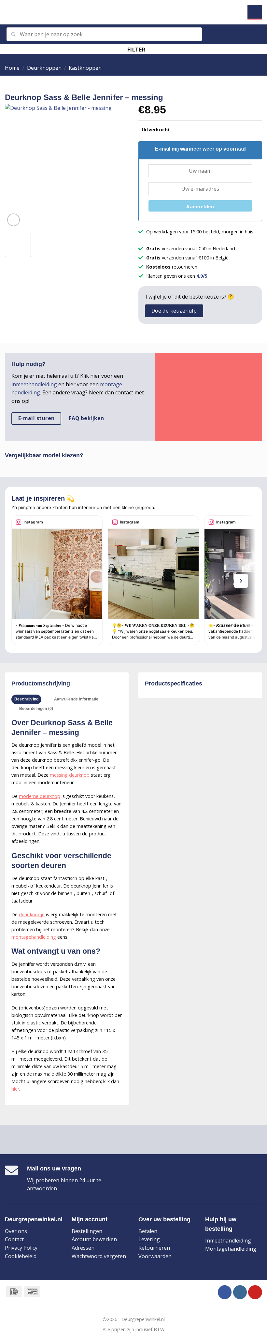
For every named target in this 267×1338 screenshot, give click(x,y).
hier (15, 1089)
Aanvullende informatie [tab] (76, 699)
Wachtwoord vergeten (99, 1256)
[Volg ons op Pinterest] (255, 1292)
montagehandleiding (33, 937)
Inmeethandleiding (228, 1240)
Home (12, 67)
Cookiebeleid (20, 1256)
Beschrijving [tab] (26, 699)
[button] (9, 12)
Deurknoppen (44, 67)
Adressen (83, 1247)
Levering (149, 1239)
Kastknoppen (85, 67)
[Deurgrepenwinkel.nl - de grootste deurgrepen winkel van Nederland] (133, 12)
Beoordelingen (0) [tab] (36, 709)
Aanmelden (200, 206)
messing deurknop (70, 775)
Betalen (147, 1231)
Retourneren (154, 1247)
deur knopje (32, 914)
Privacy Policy (21, 1247)
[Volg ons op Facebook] (225, 1292)
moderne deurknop (39, 796)
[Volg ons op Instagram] (240, 1292)
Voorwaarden (155, 1256)
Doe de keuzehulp (174, 310)
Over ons (16, 1231)
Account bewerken (94, 1239)
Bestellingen (87, 1231)
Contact (14, 1239)
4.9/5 (201, 276)
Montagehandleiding (230, 1248)
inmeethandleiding (34, 384)
